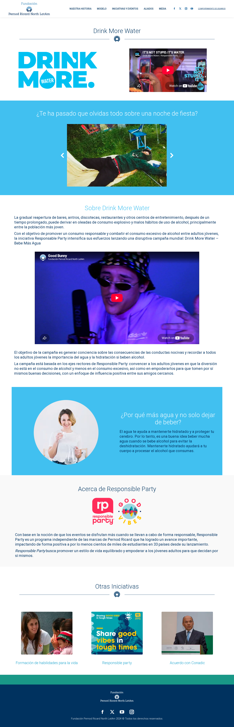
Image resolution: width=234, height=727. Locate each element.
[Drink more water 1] (117, 155)
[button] (63, 155)
